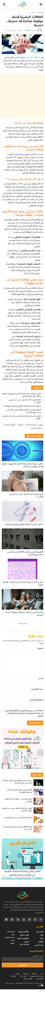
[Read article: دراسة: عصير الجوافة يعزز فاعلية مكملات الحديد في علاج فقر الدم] (38, 782)
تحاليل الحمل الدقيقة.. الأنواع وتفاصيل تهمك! (22, 406)
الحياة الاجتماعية (31, 425)
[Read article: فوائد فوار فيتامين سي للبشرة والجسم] (38, 819)
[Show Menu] (41, 4)
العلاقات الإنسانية (9, 425)
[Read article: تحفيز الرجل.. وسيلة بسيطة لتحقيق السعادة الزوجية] (22, 599)
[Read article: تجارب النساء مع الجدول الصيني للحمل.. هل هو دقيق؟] (22, 569)
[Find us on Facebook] (41, 919)
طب (41, 935)
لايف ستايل (24, 935)
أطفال (40, 942)
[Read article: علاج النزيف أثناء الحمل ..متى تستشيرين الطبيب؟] (22, 481)
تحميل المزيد (22, 623)
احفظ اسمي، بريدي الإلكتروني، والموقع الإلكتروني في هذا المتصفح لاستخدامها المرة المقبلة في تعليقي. (24, 713)
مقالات (12, 943)
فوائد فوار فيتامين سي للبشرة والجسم (18, 817)
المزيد (26, 942)
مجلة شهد (19, 983)
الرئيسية (40, 12)
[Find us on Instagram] (23, 919)
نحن (41, 973)
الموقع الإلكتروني (36, 700)
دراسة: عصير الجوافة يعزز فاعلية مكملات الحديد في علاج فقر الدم (17, 781)
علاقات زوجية (31, 12)
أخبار (13, 940)
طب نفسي (39, 945)
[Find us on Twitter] (35, 919)
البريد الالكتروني (37, 956)
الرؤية (34, 973)
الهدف (17, 973)
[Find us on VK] (18, 919)
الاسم (40, 678)
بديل (13, 934)
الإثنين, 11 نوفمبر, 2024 (13, 30)
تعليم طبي (11, 931)
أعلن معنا (23, 976)
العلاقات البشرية (33, 57)
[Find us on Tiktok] (12, 919)
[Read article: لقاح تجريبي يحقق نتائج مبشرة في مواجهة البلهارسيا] (38, 792)
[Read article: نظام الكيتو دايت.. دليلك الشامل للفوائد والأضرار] (38, 801)
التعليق (39, 648)
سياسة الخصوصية (36, 976)
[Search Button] (4, 4)
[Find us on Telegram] (6, 919)
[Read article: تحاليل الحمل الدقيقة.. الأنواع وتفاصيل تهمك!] (22, 511)
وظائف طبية (24, 944)
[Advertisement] (22, 95)
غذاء (41, 938)
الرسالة (25, 973)
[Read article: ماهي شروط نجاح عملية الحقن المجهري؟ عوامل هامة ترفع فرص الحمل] (22, 450)
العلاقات (20, 425)
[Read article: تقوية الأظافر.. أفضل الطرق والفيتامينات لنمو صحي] (38, 829)
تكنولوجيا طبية (23, 938)
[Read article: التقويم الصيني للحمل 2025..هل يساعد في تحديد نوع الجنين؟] (22, 538)
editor (28, 30)
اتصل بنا (13, 976)
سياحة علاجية (10, 937)
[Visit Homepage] (23, 4)
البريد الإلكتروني (36, 689)
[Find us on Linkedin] (29, 919)
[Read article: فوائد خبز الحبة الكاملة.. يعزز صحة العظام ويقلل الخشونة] (38, 810)
